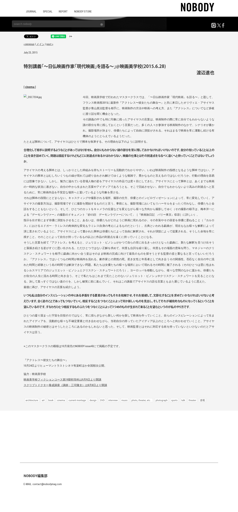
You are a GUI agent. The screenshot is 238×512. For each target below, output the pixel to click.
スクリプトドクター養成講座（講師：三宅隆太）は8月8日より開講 (65, 385)
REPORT (63, 11)
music (124, 400)
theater (192, 400)
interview (113, 400)
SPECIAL (47, 11)
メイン (40, 44)
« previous (29, 44)
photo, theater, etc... (141, 400)
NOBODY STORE (83, 11)
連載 (202, 400)
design (93, 400)
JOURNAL (31, 11)
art (43, 400)
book (50, 400)
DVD (102, 400)
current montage (77, 400)
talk (183, 400)
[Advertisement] (119, 437)
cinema (30, 87)
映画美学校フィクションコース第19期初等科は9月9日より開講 (62, 379)
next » (49, 44)
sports (174, 400)
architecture (31, 400)
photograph (162, 400)
